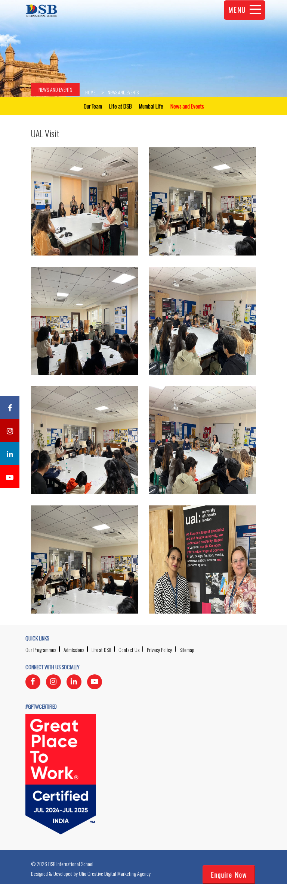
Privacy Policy (159, 649)
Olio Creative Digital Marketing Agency (115, 873)
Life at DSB (101, 649)
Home (90, 92)
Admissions (74, 649)
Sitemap (186, 649)
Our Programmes (40, 649)
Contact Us (128, 649)
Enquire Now (229, 875)
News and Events (55, 89)
